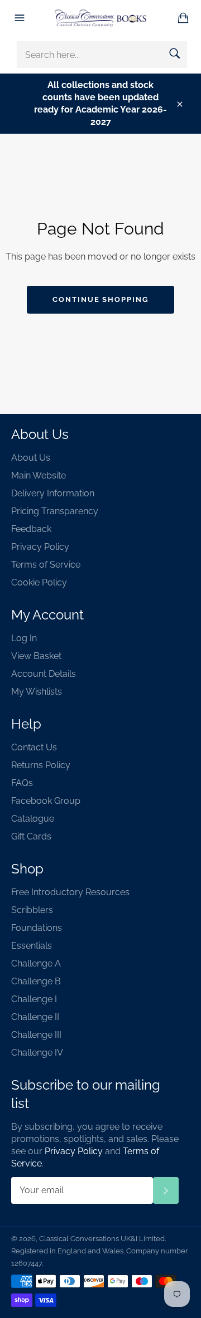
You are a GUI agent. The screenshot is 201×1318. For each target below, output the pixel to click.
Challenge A (36, 963)
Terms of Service (45, 564)
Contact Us (34, 747)
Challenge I (34, 999)
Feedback (31, 529)
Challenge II (35, 1017)
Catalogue (32, 818)
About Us (30, 457)
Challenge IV (37, 1052)
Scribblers (32, 910)
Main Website (38, 475)
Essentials (31, 945)
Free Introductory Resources (70, 892)
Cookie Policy (39, 582)
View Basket (36, 656)
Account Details (43, 673)
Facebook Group (45, 800)
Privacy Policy (40, 546)
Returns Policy (40, 765)
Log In (24, 638)
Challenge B (36, 981)
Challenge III (36, 1034)
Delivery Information (52, 493)
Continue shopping (100, 299)
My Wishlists (36, 691)
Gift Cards (31, 836)
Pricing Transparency (54, 511)
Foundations (36, 927)
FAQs (22, 783)
